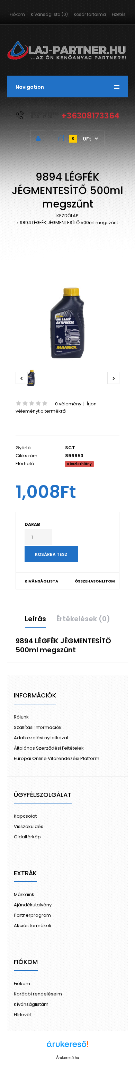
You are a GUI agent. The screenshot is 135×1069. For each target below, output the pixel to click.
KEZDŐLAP (67, 215)
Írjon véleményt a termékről (56, 407)
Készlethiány (79, 464)
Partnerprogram (32, 915)
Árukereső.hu (67, 1058)
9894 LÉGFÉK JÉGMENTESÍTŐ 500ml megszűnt (69, 222)
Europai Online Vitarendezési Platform (56, 758)
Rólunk (21, 717)
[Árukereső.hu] (67, 1047)
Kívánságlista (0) (49, 14)
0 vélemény (68, 404)
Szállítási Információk (38, 727)
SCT (70, 447)
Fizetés (119, 14)
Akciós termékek (33, 925)
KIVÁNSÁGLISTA (41, 581)
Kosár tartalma (90, 14)
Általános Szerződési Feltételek (49, 748)
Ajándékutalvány (33, 905)
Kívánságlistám (31, 1004)
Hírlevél (22, 1014)
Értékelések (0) (83, 619)
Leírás (35, 619)
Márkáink (24, 894)
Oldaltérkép (27, 837)
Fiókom (17, 14)
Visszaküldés (28, 826)
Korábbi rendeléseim (38, 994)
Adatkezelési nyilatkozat (41, 737)
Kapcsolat (25, 816)
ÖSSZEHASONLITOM (92, 581)
